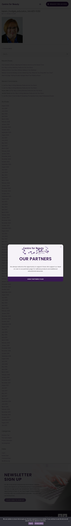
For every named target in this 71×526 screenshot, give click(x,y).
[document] (35, 263)
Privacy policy (39, 523)
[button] (60, 247)
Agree (31, 523)
